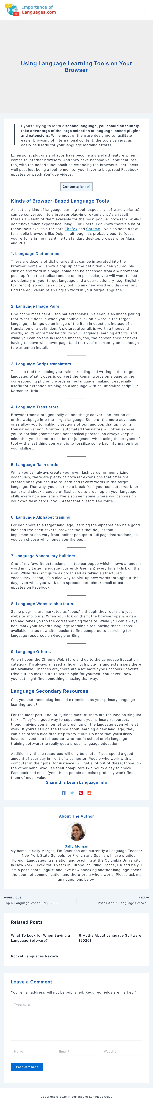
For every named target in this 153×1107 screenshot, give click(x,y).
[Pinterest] (81, 792)
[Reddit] (89, 792)
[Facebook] (63, 792)
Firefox (71, 229)
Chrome (93, 229)
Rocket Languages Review (34, 956)
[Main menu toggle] (144, 10)
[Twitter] (72, 792)
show (85, 187)
